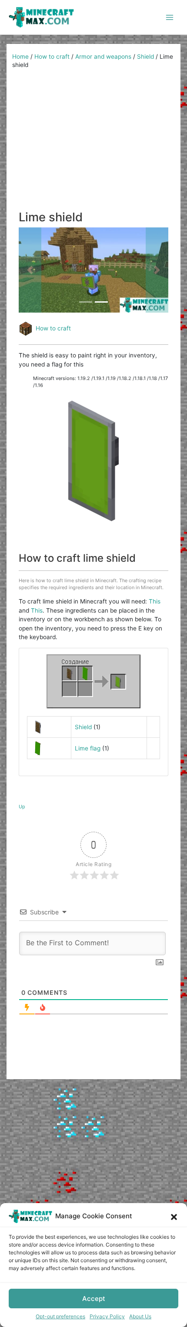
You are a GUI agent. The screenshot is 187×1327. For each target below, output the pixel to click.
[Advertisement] (93, 142)
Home (20, 56)
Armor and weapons (103, 56)
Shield (145, 56)
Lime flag (87, 748)
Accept (93, 1298)
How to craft (52, 56)
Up (22, 807)
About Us (140, 1316)
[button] (174, 1216)
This (154, 601)
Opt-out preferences (60, 1316)
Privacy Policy (107, 1316)
